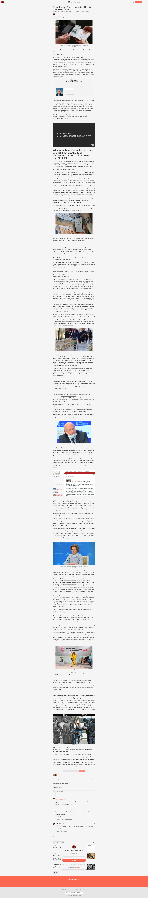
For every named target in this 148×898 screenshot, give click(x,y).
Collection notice (82, 889)
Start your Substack (71, 892)
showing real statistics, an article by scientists (64, 460)
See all (55, 872)
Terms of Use (79, 863)
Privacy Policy (82, 864)
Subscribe (138, 2)
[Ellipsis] (94, 798)
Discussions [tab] (62, 842)
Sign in (144, 2)
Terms (77, 889)
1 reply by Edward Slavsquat (62, 831)
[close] (85, 845)
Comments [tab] (56, 787)
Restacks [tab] (60, 787)
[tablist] (58, 787)
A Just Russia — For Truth (87, 69)
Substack (68, 895)
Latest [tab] (57, 842)
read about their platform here (64, 71)
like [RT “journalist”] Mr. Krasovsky (70, 288)
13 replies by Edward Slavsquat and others (64, 819)
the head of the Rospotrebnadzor (68, 396)
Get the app (79, 892)
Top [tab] (54, 842)
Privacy (74, 889)
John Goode (58, 798)
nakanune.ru (82, 459)
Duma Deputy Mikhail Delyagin (64, 69)
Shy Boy (57, 823)
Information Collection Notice (74, 864)
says (78, 414)
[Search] (131, 2)
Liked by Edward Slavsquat (61, 799)
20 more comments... (57, 836)
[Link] (51, 154)
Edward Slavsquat (59, 13)
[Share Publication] (134, 2)
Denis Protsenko (74, 320)
